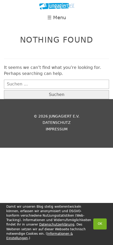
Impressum (57, 129)
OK (100, 224)
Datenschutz (57, 122)
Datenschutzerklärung (56, 224)
